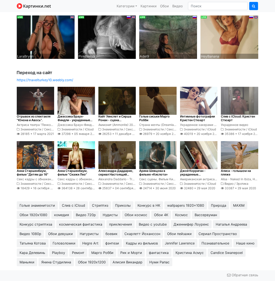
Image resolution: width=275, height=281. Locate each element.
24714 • (159, 188)
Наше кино (245, 243)
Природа (218, 205)
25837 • (121, 188)
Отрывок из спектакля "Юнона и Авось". (33, 118)
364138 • (81, 188)
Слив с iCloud (73, 205)
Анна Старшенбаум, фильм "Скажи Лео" (72, 172)
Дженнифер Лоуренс (191, 224)
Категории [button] (125, 6)
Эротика (242, 183)
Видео (177, 6)
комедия (61, 215)
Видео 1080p (30, 234)
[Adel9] (168, 37)
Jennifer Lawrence (180, 243)
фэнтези (112, 243)
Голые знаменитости (37, 205)
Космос (181, 215)
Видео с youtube (153, 224)
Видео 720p (86, 215)
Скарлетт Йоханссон (142, 234)
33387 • (240, 188)
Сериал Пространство (218, 234)
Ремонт (78, 252)
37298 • (79, 134)
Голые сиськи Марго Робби (154, 118)
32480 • (199, 188)
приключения (120, 224)
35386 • (242, 134)
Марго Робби (102, 252)
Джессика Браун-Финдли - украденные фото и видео (74, 120)
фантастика (159, 252)
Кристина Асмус (190, 252)
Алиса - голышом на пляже (236, 172)
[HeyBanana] (229, 37)
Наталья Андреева (231, 224)
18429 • (39, 188)
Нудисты (110, 215)
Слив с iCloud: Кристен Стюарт (238, 118)
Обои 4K (161, 215)
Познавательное (215, 243)
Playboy (58, 252)
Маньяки (27, 262)
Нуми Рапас (159, 262)
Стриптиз (100, 205)
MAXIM (238, 205)
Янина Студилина (56, 262)
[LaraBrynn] (46, 37)
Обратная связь (244, 275)
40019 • (201, 134)
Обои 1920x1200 (92, 262)
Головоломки (64, 243)
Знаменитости (30, 129)
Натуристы (89, 234)
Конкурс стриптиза (36, 224)
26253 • (120, 134)
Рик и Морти (131, 252)
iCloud (89, 129)
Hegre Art (90, 243)
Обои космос (136, 215)
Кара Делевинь (32, 252)
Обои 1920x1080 (33, 215)
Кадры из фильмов (142, 243)
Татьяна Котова (33, 243)
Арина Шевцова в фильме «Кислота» (153, 172)
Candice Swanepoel (227, 252)
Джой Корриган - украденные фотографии (193, 174)
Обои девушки (60, 234)
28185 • (37, 134)
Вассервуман (206, 215)
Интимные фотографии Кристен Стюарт (197, 118)
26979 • (160, 134)
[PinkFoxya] (107, 37)
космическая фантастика (80, 224)
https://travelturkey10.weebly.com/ (45, 80)
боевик (111, 234)
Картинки (149, 6)
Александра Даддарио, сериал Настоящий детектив (115, 174)
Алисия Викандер (127, 262)
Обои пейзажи (179, 234)
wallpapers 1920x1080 (185, 205)
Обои (164, 6)
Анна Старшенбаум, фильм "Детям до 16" (32, 172)
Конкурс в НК (149, 205)
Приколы (123, 205)
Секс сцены (53, 129)
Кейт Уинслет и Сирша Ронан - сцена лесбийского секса (114, 120)
